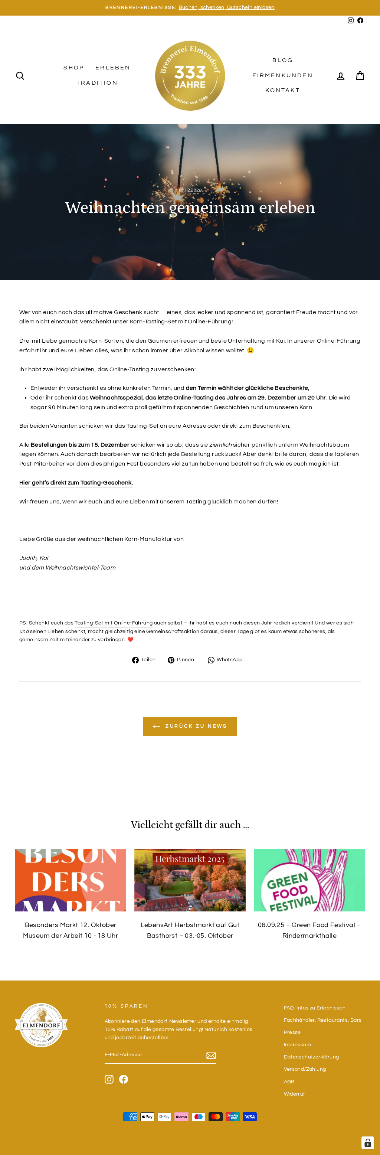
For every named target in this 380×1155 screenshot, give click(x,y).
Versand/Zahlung (305, 1069)
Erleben (113, 68)
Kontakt (282, 90)
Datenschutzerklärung (311, 1057)
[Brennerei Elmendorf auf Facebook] (123, 1079)
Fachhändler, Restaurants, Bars (323, 1020)
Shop (73, 68)
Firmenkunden (282, 75)
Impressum (297, 1044)
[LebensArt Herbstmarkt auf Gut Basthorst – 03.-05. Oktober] (190, 880)
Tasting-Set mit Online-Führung (114, 623)
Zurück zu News (195, 726)
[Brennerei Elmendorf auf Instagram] (109, 1079)
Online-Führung (339, 341)
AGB (289, 1081)
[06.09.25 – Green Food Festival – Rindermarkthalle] (309, 880)
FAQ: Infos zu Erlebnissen (315, 1008)
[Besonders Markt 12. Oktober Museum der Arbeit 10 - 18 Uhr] (70, 880)
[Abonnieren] (211, 1056)
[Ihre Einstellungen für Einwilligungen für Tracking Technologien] (367, 1142)
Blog (283, 60)
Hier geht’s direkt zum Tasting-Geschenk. (76, 483)
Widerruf (294, 1094)
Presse (292, 1032)
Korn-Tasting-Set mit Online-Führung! (181, 321)
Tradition (97, 83)
